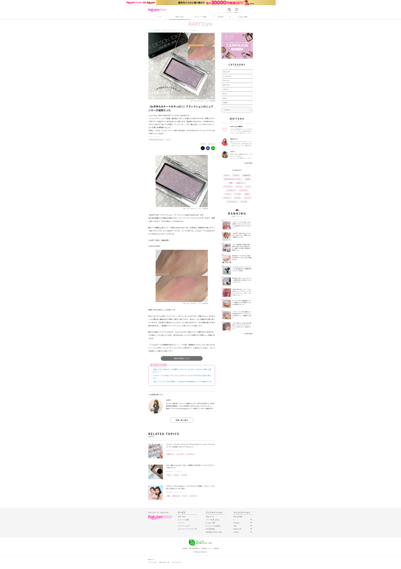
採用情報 (216, 548)
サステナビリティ (177, 562)
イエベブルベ (190, 454)
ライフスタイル (232, 202)
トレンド (238, 186)
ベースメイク (157, 137)
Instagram (236, 523)
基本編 (248, 179)
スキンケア (226, 72)
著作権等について (207, 548)
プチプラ (227, 194)
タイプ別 (243, 202)
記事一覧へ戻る (182, 420)
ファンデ (247, 198)
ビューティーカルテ (184, 526)
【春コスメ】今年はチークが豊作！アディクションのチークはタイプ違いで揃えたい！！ (182, 370)
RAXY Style (180, 17)
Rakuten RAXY (157, 10)
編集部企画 (246, 175)
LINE (234, 526)
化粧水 (247, 194)
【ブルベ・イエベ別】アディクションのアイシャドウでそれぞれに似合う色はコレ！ (182, 376)
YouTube (236, 532)
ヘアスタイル (231, 190)
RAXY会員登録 (238, 516)
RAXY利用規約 (210, 529)
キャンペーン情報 (200, 17)
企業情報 (184, 548)
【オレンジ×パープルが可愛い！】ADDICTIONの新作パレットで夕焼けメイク (182, 381)
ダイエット (227, 198)
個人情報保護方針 (194, 548)
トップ (159, 17)
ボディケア (226, 85)
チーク (168, 139)
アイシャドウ (180, 454)
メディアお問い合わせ (212, 520)
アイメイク (226, 81)
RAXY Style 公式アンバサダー (156, 139)
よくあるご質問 (242, 17)
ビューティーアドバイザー (186, 529)
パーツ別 (184, 475)
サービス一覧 (152, 562)
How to (169, 475)
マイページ (181, 523)
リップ (184, 496)
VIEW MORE (248, 163)
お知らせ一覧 (210, 516)
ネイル (224, 94)
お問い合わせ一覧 (164, 562)
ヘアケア (225, 89)
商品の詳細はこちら (182, 358)
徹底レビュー (170, 454)
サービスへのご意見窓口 (213, 526)
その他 (224, 102)
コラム (224, 98)
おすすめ (176, 475)
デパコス (237, 198)
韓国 (168, 496)
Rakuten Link (237, 529)
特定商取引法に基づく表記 (214, 532)
